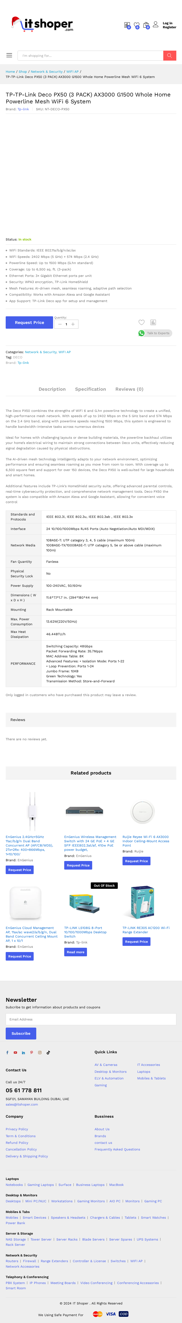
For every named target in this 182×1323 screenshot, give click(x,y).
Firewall (29, 1261)
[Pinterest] (31, 1052)
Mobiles (12, 1217)
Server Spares (120, 1239)
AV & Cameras (106, 1065)
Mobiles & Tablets (151, 1078)
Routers (12, 1261)
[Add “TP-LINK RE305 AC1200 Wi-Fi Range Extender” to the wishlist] (154, 920)
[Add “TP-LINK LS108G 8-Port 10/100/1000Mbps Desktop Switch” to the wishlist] (96, 920)
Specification (90, 389)
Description (52, 389)
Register (169, 27)
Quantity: (60, 317)
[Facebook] (7, 1052)
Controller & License (89, 1261)
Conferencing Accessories (138, 1283)
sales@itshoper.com (22, 1104)
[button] (153, 322)
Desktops (13, 1201)
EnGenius (25, 860)
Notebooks (14, 1185)
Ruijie (138, 851)
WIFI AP (65, 352)
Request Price (29, 322)
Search (169, 56)
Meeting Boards (63, 1283)
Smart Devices (34, 1217)
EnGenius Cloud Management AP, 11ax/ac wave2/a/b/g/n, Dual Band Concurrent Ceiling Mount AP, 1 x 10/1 (32, 934)
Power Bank (15, 1223)
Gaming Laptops (40, 1185)
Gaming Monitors (91, 1201)
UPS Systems (147, 1239)
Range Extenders (54, 1261)
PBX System (15, 1283)
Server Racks (66, 1239)
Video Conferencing (96, 1283)
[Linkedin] (23, 1052)
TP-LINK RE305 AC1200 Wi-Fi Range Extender (146, 930)
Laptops (143, 1071)
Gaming (101, 1085)
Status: (11, 239)
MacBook (116, 1185)
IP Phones (38, 1283)
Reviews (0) (129, 389)
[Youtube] (15, 1052)
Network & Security (40, 352)
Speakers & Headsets (68, 1217)
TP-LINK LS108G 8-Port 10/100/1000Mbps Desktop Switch (85, 932)
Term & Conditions (21, 1136)
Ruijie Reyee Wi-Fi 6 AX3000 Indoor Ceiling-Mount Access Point (146, 841)
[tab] (52, 391)
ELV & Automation (109, 1078)
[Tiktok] (48, 1053)
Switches (118, 1261)
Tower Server (41, 1239)
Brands (100, 1136)
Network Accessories (22, 1266)
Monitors (132, 1201)
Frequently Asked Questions (117, 1149)
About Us (102, 1129)
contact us (103, 1143)
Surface (65, 1185)
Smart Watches (153, 1217)
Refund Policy (17, 1143)
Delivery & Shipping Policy (27, 1156)
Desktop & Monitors (111, 1071)
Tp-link (23, 109)
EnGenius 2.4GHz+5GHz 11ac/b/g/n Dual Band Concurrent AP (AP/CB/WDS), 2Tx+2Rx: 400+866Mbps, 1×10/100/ (29, 845)
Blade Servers (93, 1239)
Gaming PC (153, 1201)
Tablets (130, 1217)
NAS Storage (16, 1239)
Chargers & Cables (105, 1217)
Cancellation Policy (21, 1149)
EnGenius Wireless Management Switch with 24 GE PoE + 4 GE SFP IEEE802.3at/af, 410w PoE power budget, (90, 843)
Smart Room (16, 1288)
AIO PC (115, 1201)
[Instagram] (40, 1053)
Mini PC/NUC (35, 1201)
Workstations (62, 1201)
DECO (17, 357)
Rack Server (15, 1244)
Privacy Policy (17, 1129)
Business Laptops (90, 1185)
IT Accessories (148, 1065)
